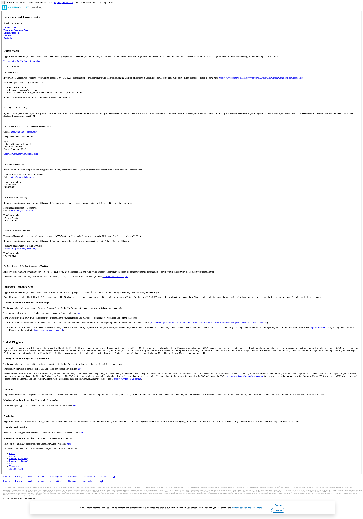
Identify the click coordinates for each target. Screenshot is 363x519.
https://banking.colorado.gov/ (24, 132)
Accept (278, 505)
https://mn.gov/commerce (22, 210)
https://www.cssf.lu (318, 327)
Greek (12, 463)
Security (103, 476)
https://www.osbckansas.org (23, 177)
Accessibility (89, 476)
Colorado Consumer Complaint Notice (20, 154)
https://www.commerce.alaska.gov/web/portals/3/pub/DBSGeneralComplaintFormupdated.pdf (261, 78)
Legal (29, 476)
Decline (278, 510)
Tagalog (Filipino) (17, 469)
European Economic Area (15, 30)
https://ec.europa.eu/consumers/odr (47, 330)
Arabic (12, 456)
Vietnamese (14, 466)
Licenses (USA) (56, 476)
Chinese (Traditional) (18, 461)
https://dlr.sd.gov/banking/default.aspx (20, 248)
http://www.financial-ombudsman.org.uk (245, 376)
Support (6, 476)
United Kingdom (11, 33)
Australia (7, 38)
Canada (7, 35)
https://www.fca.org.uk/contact (127, 379)
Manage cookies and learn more (247, 507)
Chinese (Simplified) (18, 458)
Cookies (40, 476)
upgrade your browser (63, 2)
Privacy (18, 476)
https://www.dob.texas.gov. (115, 276)
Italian (12, 453)
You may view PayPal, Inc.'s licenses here (22, 61)
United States (9, 28)
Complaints (73, 476)
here (79, 313)
